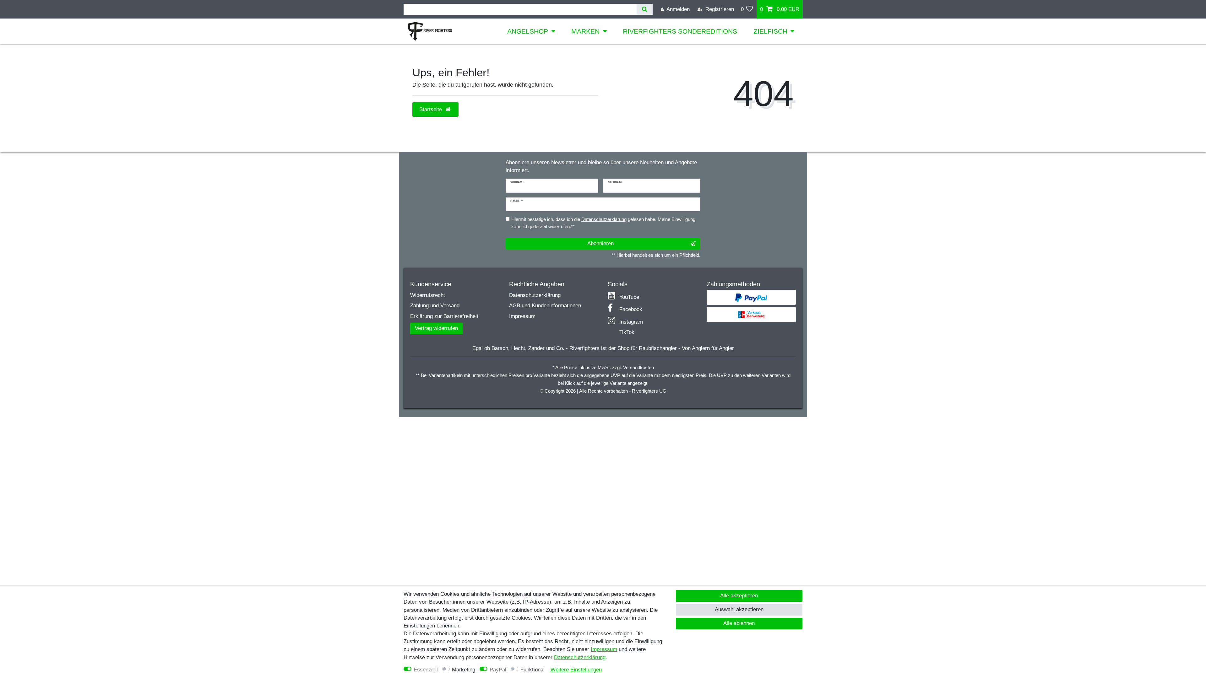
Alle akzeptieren (739, 596)
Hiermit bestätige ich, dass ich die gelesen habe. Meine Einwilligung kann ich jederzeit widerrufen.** (603, 223)
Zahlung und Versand (434, 306)
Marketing (463, 670)
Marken (585, 31)
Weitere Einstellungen (576, 670)
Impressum (522, 316)
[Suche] (645, 9)
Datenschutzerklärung (535, 295)
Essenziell (426, 670)
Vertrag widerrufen (436, 328)
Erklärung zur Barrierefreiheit (444, 316)
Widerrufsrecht (427, 295)
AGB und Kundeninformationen (545, 306)
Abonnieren (600, 243)
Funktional (532, 670)
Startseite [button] (431, 109)
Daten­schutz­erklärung (580, 657)
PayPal (498, 670)
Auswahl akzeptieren (739, 609)
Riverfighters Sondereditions (680, 31)
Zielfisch (770, 31)
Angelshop (527, 31)
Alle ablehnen (739, 623)
